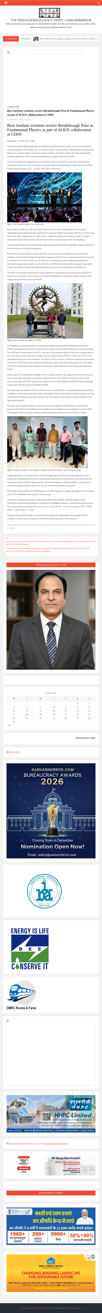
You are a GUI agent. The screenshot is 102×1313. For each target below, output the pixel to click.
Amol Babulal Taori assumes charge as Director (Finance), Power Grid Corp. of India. (50, 39)
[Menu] (5, 2)
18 (27, 714)
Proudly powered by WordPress (34, 1308)
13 (54, 710)
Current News (13, 107)
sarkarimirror (12, 120)
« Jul (8, 725)
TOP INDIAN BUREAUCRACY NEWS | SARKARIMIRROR (51, 20)
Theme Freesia (75, 1308)
